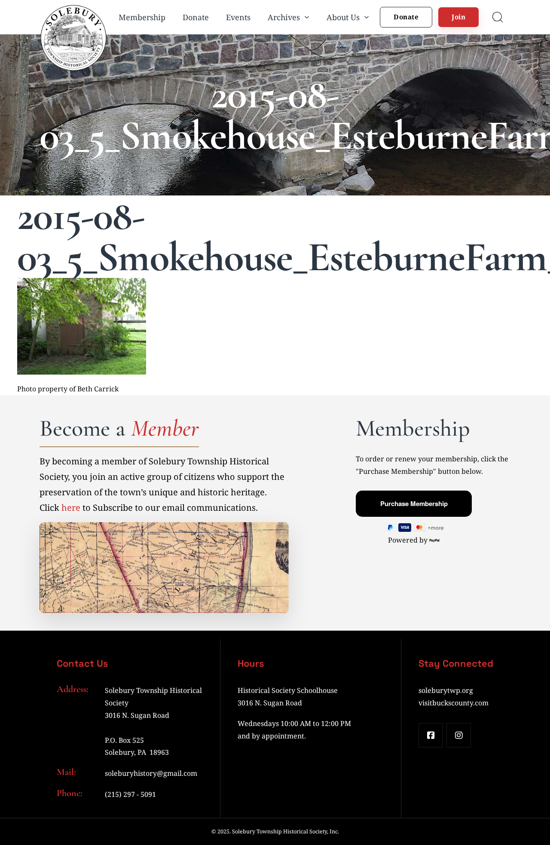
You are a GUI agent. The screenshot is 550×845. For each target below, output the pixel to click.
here (70, 507)
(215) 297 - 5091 (130, 794)
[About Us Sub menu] (366, 17)
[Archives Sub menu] (306, 17)
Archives (284, 17)
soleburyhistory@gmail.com (151, 773)
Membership (142, 17)
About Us (343, 17)
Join (458, 16)
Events (238, 17)
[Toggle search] (497, 17)
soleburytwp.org (446, 690)
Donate (196, 17)
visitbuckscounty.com (454, 703)
